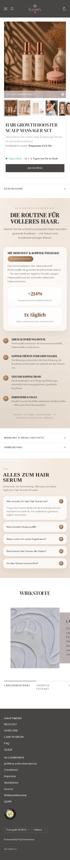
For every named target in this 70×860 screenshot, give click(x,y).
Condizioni (11, 769)
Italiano (38, 829)
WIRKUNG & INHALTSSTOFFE (24, 437)
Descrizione (13, 188)
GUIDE (8, 749)
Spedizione (11, 782)
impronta (10, 776)
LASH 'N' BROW (14, 737)
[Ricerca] (12, 8)
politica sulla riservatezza (20, 763)
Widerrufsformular (15, 795)
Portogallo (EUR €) (16, 829)
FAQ (7, 743)
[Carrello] (64, 8)
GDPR (8, 801)
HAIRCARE (11, 730)
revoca (8, 789)
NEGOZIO (10, 724)
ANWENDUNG (13, 447)
